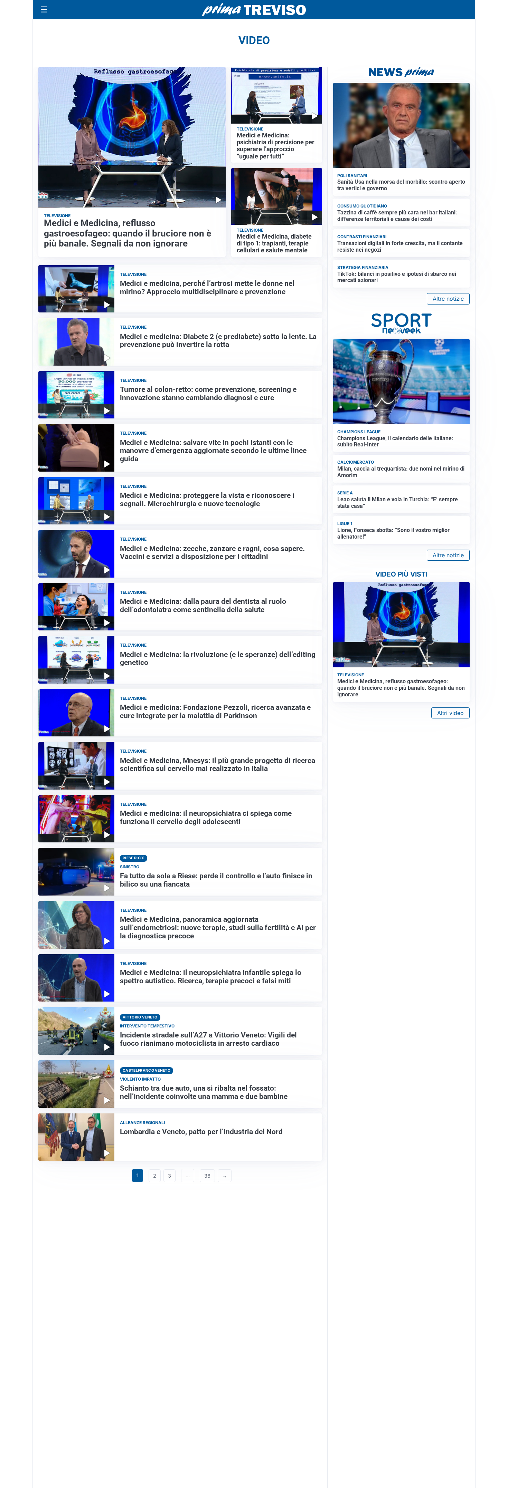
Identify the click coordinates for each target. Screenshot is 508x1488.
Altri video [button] (450, 712)
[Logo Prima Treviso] (254, 10)
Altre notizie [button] (448, 298)
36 (207, 1176)
